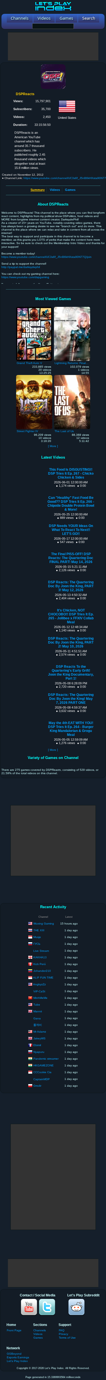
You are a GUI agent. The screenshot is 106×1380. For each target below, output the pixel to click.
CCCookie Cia (42, 1071)
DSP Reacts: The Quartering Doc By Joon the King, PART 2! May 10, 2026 (71, 642)
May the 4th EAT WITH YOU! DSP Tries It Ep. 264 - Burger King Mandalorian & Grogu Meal (71, 729)
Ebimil (37, 1044)
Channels (39, 1330)
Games (70, 189)
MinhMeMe (40, 997)
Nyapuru (38, 1051)
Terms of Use (67, 1337)
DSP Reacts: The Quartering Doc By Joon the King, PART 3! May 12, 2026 (71, 586)
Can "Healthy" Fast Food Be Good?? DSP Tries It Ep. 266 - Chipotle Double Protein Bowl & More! (70, 504)
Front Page (14, 1330)
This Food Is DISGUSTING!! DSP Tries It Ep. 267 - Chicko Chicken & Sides (71, 473)
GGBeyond (14, 1353)
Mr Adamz (39, 1031)
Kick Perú (39, 963)
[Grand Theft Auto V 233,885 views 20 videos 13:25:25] (34, 308)
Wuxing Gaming (43, 923)
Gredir (37, 1085)
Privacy (63, 1334)
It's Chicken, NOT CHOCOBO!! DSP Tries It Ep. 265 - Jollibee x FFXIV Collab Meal (71, 616)
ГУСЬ (36, 943)
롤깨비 (37, 1024)
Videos (55, 189)
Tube (36, 1004)
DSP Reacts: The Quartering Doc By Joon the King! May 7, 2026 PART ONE (71, 699)
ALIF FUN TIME (43, 977)
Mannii (37, 1011)
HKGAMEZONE (43, 1065)
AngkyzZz (39, 984)
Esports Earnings (18, 1357)
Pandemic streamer (46, 1058)
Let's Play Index (17, 1361)
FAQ (61, 1330)
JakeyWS (39, 1038)
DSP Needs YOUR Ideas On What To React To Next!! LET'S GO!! (71, 530)
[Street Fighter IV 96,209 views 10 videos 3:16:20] (34, 376)
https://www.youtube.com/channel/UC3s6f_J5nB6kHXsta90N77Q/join (46, 256)
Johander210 (42, 970)
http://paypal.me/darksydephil (20, 267)
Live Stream (41, 950)
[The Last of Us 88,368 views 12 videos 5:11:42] (72, 376)
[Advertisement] (53, 46)
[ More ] (53, 446)
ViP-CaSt (39, 991)
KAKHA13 (40, 957)
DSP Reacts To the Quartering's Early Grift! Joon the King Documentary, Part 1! (71, 672)
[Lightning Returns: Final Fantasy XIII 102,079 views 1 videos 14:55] (72, 308)
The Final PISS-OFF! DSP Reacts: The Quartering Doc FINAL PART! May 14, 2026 (70, 558)
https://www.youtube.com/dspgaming (25, 277)
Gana (37, 1018)
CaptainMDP (41, 1079)
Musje (37, 936)
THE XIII (38, 930)
